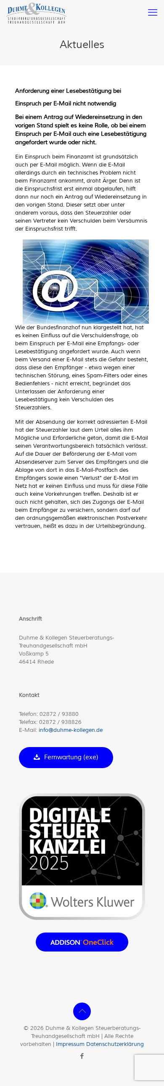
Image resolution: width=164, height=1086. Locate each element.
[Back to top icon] (82, 1011)
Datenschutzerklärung (115, 1044)
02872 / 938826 (60, 722)
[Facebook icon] (82, 1056)
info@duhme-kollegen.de (71, 730)
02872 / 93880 (59, 714)
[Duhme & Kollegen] (36, 12)
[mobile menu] (152, 12)
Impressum (70, 1044)
